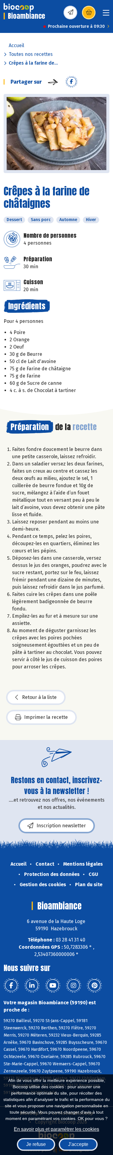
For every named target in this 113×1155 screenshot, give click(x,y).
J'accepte (78, 1144)
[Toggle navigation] (106, 14)
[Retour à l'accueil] (19, 7)
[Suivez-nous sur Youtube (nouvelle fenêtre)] (52, 985)
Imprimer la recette (46, 717)
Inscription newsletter (61, 825)
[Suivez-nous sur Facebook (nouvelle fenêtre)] (11, 985)
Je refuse (36, 1144)
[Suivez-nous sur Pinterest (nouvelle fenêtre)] (94, 985)
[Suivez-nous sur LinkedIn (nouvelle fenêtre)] (31, 985)
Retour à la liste (39, 697)
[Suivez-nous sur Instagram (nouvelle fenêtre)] (73, 985)
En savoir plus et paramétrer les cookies (56, 1129)
